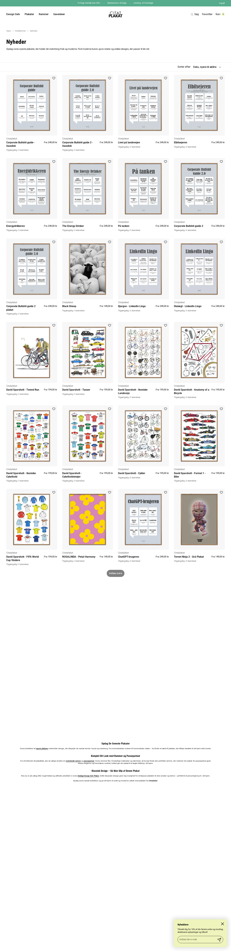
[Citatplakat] (115, 14)
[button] (195, 14)
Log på (222, 3)
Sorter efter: (184, 66)
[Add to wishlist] (53, 78)
